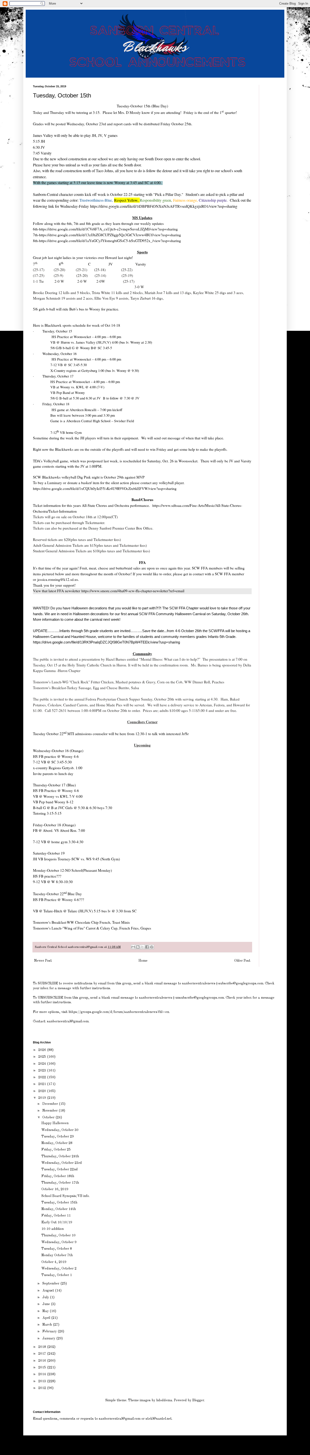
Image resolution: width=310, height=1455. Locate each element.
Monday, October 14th (58, 1209)
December (50, 1104)
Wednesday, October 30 (59, 1130)
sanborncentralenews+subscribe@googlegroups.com (222, 983)
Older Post (242, 960)
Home (143, 960)
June (46, 1304)
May (46, 1311)
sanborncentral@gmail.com (68, 1021)
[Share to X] (142, 947)
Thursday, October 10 (58, 1235)
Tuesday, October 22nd (59, 1169)
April (46, 1318)
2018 (42, 1347)
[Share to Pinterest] (151, 947)
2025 (42, 1056)
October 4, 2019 (53, 1262)
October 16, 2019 (54, 1189)
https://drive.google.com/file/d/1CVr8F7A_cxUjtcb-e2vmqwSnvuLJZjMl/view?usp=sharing (108, 229)
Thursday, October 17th (60, 1182)
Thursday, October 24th (60, 1156)
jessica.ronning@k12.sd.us (57, 579)
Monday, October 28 (56, 1143)
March (47, 1324)
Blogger (198, 1400)
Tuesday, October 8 (56, 1248)
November (50, 1110)
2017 (42, 1353)
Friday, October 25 (56, 1149)
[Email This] (133, 947)
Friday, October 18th (57, 1176)
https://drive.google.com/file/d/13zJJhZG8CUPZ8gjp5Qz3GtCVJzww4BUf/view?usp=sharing (110, 234)
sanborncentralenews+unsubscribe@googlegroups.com (181, 997)
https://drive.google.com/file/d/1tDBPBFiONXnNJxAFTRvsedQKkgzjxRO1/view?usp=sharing (163, 206)
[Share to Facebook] (147, 947)
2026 (42, 1050)
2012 (42, 1388)
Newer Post (43, 960)
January (49, 1338)
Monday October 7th (57, 1255)
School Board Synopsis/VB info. (65, 1196)
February (50, 1331)
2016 (42, 1360)
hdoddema (164, 1400)
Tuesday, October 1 (56, 1275)
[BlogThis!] (137, 947)
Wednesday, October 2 (59, 1268)
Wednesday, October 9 (59, 1242)
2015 (42, 1367)
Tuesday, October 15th (59, 1202)
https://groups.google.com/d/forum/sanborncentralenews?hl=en (119, 1012)
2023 (42, 1070)
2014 (42, 1374)
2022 (42, 1077)
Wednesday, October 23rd (61, 1163)
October (48, 1117)
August (48, 1290)
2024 (42, 1063)
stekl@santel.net (159, 1418)
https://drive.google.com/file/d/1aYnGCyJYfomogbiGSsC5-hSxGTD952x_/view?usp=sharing (110, 240)
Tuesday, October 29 (57, 1136)
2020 (42, 1091)
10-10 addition (52, 1229)
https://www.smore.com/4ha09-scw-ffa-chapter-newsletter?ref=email (132, 590)
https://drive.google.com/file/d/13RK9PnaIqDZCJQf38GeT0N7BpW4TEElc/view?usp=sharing (106, 642)
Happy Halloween (55, 1123)
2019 (42, 1098)
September (51, 1283)
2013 (42, 1381)
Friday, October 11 (56, 1215)
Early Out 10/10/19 (56, 1222)
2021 (42, 1084)
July (46, 1297)
